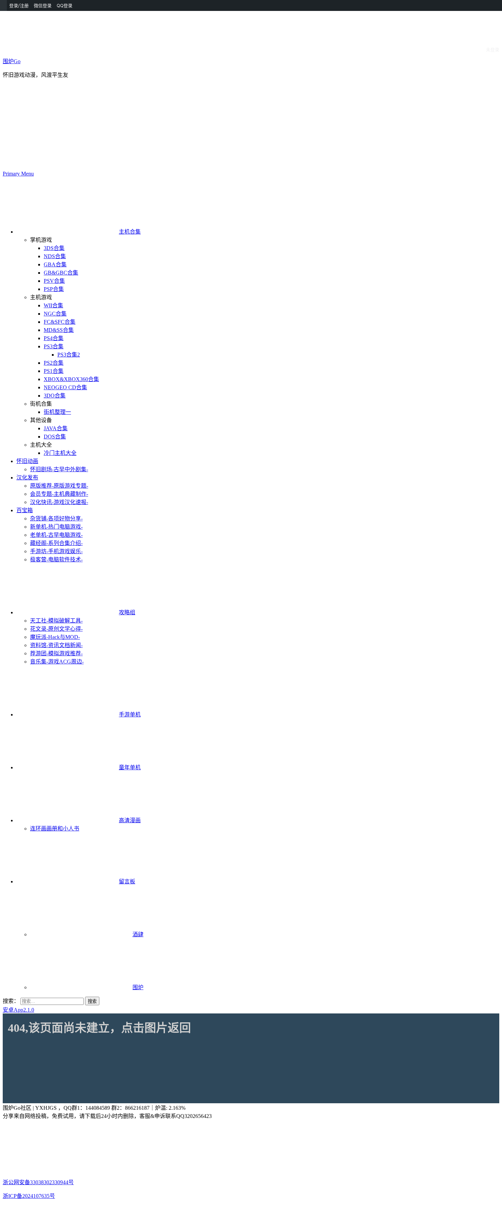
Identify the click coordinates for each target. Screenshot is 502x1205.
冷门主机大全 (60, 453)
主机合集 (130, 232)
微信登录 (43, 5)
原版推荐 (59, 486)
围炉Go (11, 61)
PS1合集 (54, 371)
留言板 (127, 881)
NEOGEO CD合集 (65, 387)
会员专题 (59, 494)
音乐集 (57, 661)
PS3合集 (54, 346)
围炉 (138, 987)
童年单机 (130, 767)
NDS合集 (55, 256)
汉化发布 (27, 477)
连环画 (54, 828)
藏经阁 (56, 543)
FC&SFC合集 (59, 322)
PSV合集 (54, 281)
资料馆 (56, 645)
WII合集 (53, 305)
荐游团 (56, 653)
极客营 (56, 559)
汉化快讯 (59, 502)
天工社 (56, 620)
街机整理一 (57, 412)
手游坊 (56, 551)
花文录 (56, 629)
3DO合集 (55, 395)
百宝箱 (24, 510)
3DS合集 (54, 248)
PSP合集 (54, 289)
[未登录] (441, 5)
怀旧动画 (27, 461)
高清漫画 (130, 820)
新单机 (56, 527)
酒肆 (138, 934)
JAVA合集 (56, 428)
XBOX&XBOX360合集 (71, 379)
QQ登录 (64, 5)
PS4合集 (54, 338)
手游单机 (130, 714)
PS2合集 (54, 363)
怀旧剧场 (59, 469)
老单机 (56, 535)
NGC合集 (55, 314)
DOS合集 (55, 436)
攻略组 (127, 612)
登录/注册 (19, 5)
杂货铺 (56, 518)
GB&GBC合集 (61, 273)
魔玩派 (55, 637)
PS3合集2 (68, 355)
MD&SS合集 (59, 330)
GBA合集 (55, 264)
